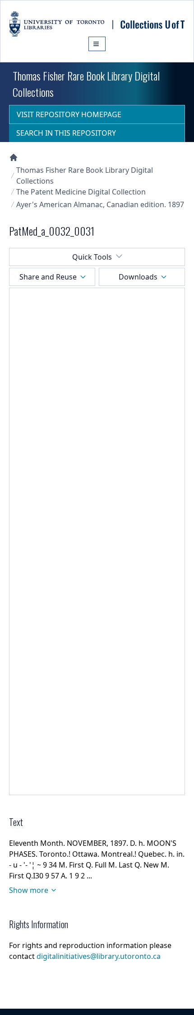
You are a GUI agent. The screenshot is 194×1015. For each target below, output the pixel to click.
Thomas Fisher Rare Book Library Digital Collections (84, 175)
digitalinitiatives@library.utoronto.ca (99, 956)
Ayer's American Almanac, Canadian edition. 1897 (100, 204)
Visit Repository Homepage (69, 114)
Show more (28, 890)
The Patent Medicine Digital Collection (81, 192)
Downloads (138, 277)
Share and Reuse (48, 277)
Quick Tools (92, 257)
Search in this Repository (66, 133)
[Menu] (97, 44)
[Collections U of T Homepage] (13, 157)
